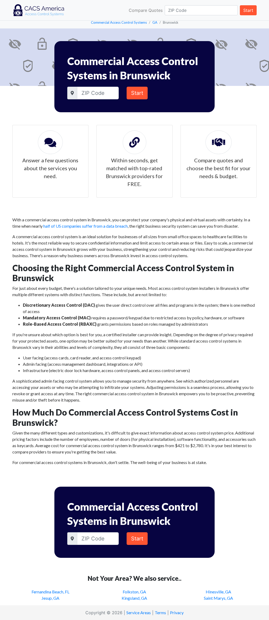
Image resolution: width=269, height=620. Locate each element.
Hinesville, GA (218, 591)
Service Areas (138, 612)
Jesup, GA (50, 598)
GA (154, 22)
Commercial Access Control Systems (119, 22)
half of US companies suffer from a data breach (85, 225)
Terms (160, 612)
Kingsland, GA (134, 598)
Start (248, 10)
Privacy (177, 612)
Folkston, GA (134, 591)
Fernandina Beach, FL (50, 591)
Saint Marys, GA (218, 598)
